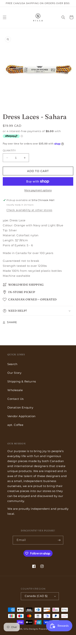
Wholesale (15, 390)
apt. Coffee (15, 425)
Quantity (9, 150)
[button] (5, 17)
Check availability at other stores (29, 210)
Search (12, 364)
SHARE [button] (12, 322)
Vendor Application (21, 416)
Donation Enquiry (20, 407)
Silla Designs (31, 629)
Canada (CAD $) (36, 596)
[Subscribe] (59, 540)
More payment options (38, 190)
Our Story (14, 372)
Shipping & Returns (21, 381)
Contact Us (15, 399)
